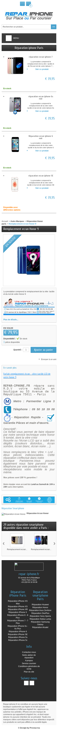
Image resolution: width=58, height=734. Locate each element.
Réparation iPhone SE (18, 634)
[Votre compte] (22, 4)
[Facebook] (26, 683)
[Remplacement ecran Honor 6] (41, 540)
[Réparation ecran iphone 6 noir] (15, 144)
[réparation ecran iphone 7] (15, 65)
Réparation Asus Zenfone (40, 610)
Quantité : (17, 350)
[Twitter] (32, 683)
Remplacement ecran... (17, 549)
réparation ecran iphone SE (40, 175)
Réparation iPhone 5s (17, 637)
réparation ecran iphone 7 (41, 56)
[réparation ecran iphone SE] (15, 184)
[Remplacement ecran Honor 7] (17, 540)
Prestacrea (35, 728)
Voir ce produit (41, 69)
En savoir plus (10, 367)
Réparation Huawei (40, 604)
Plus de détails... (10, 319)
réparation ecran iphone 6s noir (40, 97)
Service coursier (29, 663)
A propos (29, 660)
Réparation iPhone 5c (17, 640)
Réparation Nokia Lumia (40, 619)
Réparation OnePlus (40, 613)
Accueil (5, 221)
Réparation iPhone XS (18, 606)
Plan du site (29, 672)
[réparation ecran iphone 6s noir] (15, 105)
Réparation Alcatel (40, 627)
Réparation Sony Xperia (40, 616)
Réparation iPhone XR (18, 609)
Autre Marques (17, 221)
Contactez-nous (29, 652)
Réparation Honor (40, 607)
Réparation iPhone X (18, 612)
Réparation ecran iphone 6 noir (41, 137)
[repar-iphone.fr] (29, 15)
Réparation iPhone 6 (18, 631)
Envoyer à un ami (48, 359)
